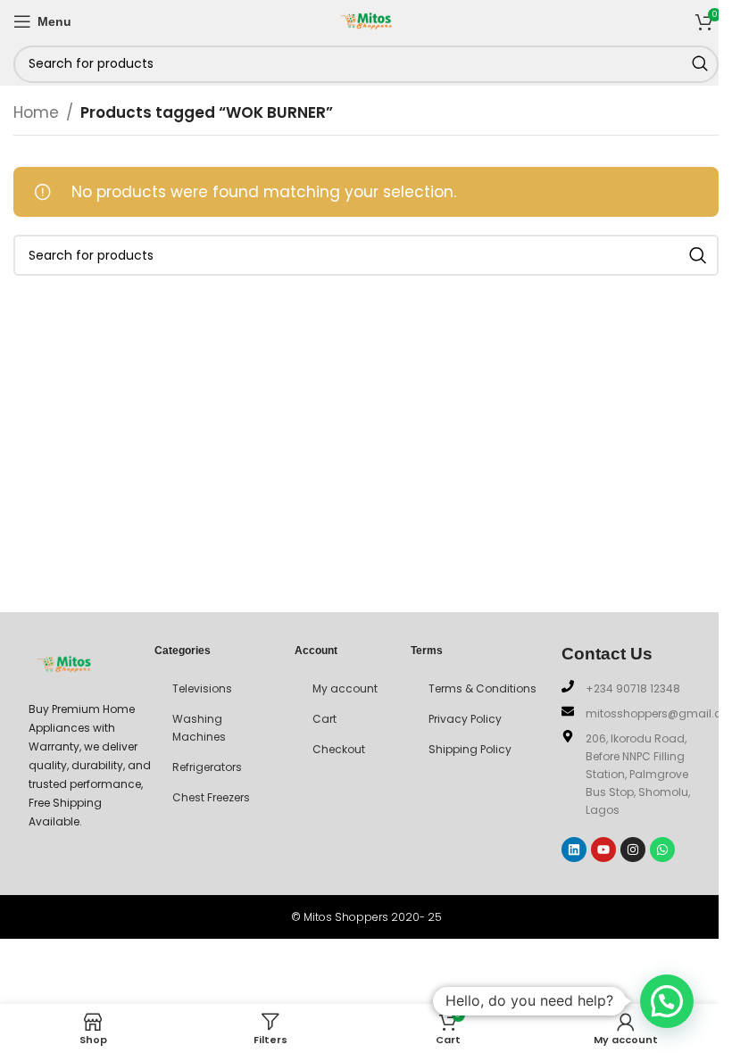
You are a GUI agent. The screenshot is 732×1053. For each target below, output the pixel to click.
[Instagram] (632, 849)
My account (345, 688)
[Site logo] (366, 19)
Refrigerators (207, 767)
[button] (667, 1001)
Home (36, 112)
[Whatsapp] (662, 849)
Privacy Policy (465, 718)
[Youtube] (603, 849)
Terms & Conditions (482, 688)
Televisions (202, 688)
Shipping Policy (470, 749)
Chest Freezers (211, 797)
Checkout (338, 749)
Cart (324, 718)
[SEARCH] (700, 64)
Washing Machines (199, 727)
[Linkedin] (573, 849)
